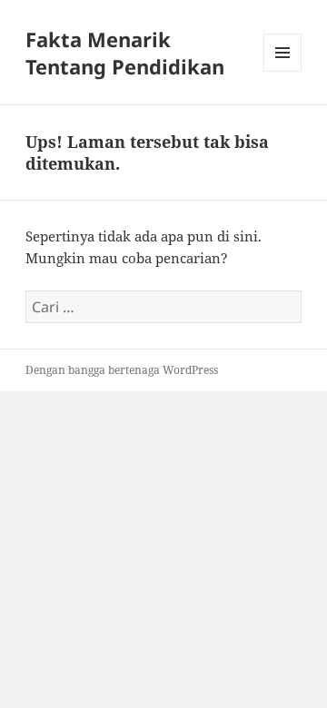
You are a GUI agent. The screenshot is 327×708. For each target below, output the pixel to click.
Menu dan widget (283, 71)
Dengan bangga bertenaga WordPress (121, 370)
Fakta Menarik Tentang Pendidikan (124, 52)
